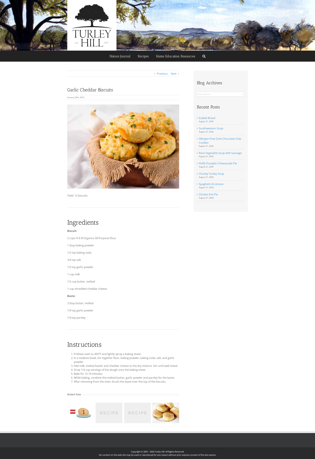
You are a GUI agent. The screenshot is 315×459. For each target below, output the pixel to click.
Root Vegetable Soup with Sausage (220, 153)
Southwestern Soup (211, 128)
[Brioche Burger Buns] (137, 404)
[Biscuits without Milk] (165, 404)
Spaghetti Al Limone (211, 184)
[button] (204, 56)
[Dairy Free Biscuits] (109, 404)
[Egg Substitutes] (80, 404)
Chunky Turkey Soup (211, 174)
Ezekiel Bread (207, 118)
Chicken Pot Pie (208, 194)
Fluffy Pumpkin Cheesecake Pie (218, 163)
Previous (162, 73)
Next (174, 73)
